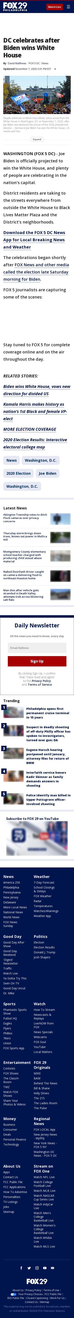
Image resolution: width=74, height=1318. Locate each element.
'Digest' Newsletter (10, 961)
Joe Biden (47, 473)
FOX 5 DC (34, 63)
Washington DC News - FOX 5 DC (45, 1153)
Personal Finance (14, 1139)
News (45, 63)
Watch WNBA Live (43, 1239)
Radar (38, 901)
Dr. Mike (8, 993)
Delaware (9, 902)
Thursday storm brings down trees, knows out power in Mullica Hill (25, 536)
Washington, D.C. (41, 460)
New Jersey (10, 897)
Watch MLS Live (44, 1246)
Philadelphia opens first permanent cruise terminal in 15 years (47, 713)
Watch (39, 1003)
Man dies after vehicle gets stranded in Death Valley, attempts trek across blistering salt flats (23, 595)
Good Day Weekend (10, 953)
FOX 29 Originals (42, 1065)
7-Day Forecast (44, 882)
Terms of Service (40, 684)
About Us (11, 1166)
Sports (9, 1003)
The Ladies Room (45, 1103)
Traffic (7, 968)
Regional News (42, 1121)
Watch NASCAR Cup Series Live (44, 1197)
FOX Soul (40, 1042)
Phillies (7, 1033)
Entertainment (17, 1062)
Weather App (42, 916)
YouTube (40, 1047)
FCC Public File (13, 1182)
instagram (37, 1268)
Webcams (40, 1037)
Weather (42, 876)
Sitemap (8, 1212)
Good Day (12, 936)
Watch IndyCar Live (43, 1206)
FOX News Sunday (10, 924)
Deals (7, 1134)
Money (9, 1118)
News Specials (43, 1032)
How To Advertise (15, 1192)
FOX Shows (10, 1073)
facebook (21, 1268)
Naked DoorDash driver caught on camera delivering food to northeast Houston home (23, 575)
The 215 (39, 1098)
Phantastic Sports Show (15, 1011)
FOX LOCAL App (44, 1129)
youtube (45, 1268)
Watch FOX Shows (10, 1094)
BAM (37, 1078)
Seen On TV (11, 983)
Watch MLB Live (45, 1191)
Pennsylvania (12, 892)
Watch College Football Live (43, 1184)
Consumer (10, 1129)
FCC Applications (14, 1187)
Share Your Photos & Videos (14, 1102)
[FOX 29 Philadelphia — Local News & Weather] (15, 7)
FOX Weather (42, 896)
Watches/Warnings (46, 911)
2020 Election (18, 473)
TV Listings (10, 1202)
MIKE (37, 1073)
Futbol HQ (10, 1018)
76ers (7, 1038)
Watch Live (54, 7)
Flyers (7, 1028)
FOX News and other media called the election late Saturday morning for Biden (36, 272)
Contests (9, 1068)
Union (7, 1043)
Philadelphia (11, 887)
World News (11, 917)
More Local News (15, 907)
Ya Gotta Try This (15, 978)
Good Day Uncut (14, 988)
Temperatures (43, 906)
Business (9, 1124)
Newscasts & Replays (42, 1016)
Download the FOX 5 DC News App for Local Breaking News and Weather (34, 240)
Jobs (6, 1207)
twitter (29, 1268)
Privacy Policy (41, 681)
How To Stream (44, 1010)
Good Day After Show (13, 944)
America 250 (11, 882)
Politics (40, 936)
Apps (6, 1172)
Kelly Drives (41, 1093)
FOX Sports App (13, 1048)
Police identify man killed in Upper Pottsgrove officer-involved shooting (48, 799)
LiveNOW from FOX (44, 1025)
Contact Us (10, 1177)
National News (13, 912)
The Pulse (40, 1108)
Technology (11, 1144)
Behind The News (45, 1083)
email (52, 1268)
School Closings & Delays (44, 889)
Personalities (11, 1197)
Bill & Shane (42, 1088)
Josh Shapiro (42, 957)
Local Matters (43, 1052)
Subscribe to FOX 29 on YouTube (32, 818)
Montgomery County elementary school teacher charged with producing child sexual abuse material (24, 556)
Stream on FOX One (43, 1169)
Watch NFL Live (44, 1177)
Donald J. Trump (44, 952)
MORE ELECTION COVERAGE (29, 429)
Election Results (44, 947)
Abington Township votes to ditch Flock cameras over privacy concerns (25, 518)
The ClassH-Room (11, 1080)
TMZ (6, 1087)
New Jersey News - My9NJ (45, 1136)
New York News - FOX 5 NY (45, 1145)
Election (39, 942)
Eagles (7, 1023)
